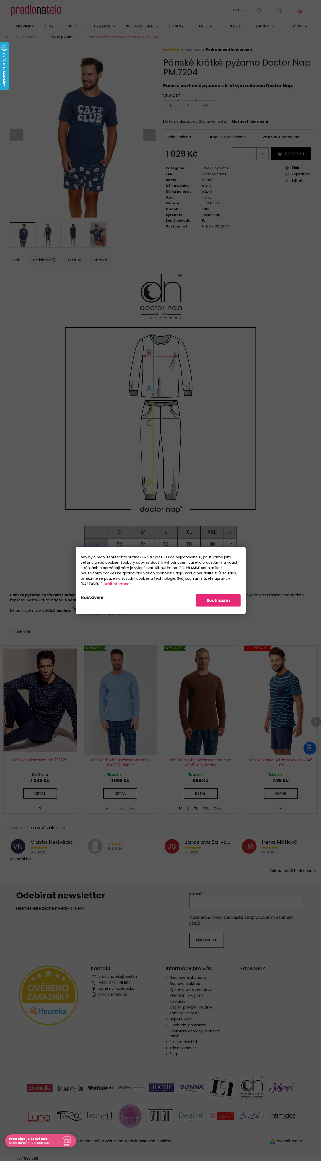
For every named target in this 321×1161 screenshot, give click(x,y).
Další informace (118, 583)
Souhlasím (218, 600)
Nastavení (92, 597)
